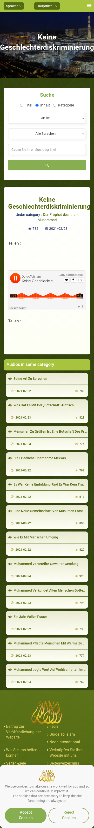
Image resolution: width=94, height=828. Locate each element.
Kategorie (66, 105)
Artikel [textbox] (45, 118)
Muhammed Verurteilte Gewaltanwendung (46, 564)
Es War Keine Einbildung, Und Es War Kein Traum (50, 484)
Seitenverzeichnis (64, 763)
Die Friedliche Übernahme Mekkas (39, 458)
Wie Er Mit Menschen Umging (35, 537)
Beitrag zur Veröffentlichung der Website (23, 732)
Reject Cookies (69, 815)
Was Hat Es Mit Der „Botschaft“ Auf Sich (43, 405)
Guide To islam (62, 734)
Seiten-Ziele (16, 763)
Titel (28, 105)
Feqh (53, 726)
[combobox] (47, 118)
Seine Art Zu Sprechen (30, 378)
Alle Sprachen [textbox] (45, 133)
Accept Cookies (26, 815)
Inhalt (45, 105)
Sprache (12, 6)
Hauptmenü (46, 6)
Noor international (64, 742)
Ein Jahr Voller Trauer (30, 617)
